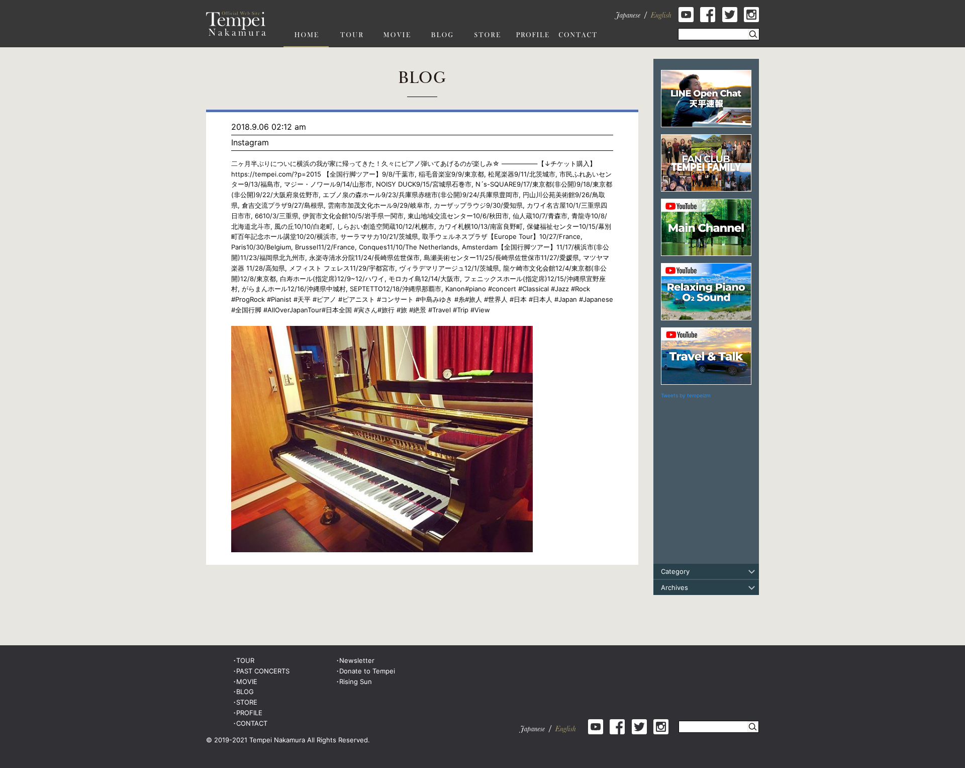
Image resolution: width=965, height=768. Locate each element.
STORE (246, 702)
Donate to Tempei (367, 671)
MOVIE (246, 681)
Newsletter (356, 660)
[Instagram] (382, 331)
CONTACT (251, 723)
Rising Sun (355, 681)
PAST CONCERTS (263, 671)
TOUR (245, 660)
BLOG (245, 692)
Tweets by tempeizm (686, 395)
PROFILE (249, 713)
